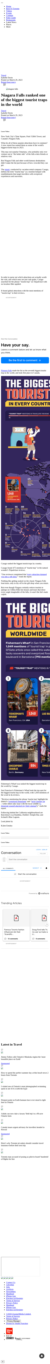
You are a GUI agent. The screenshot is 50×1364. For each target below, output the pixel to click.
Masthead (10, 1294)
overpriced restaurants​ (17, 801)
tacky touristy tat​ (38, 801)
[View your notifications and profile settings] (46, 868)
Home (8, 6)
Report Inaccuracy (8, 82)
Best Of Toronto (12, 9)
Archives (9, 1289)
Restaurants (11, 20)
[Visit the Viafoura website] (43, 893)
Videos (9, 11)
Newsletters (11, 1291)
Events (9, 13)
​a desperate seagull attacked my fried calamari (21, 805)
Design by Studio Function (17, 1323)
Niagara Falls (6, 370)
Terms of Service (13, 1301)
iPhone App (11, 1296)
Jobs (8, 1287)
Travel (3, 75)
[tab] (8, 868)
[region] (25, 872)
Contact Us (10, 1282)
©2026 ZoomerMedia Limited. (18, 1314)
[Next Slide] (47, 924)
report (7, 169)
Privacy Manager (13, 1321)
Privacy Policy (12, 1303)
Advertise (10, 1285)
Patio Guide (11, 18)
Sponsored (5, 1063)
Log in (38, 849)
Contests (9, 15)
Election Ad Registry (14, 1298)
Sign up (44, 849)
